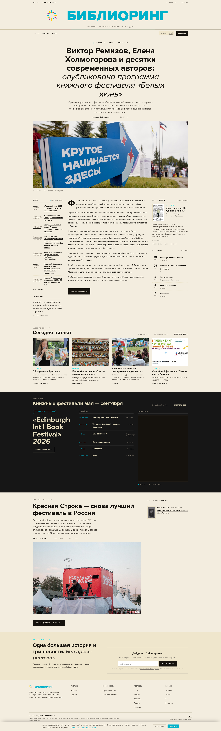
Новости (45, 33)
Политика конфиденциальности (181, 719)
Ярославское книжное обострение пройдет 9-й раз (127, 370)
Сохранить (37, 191)
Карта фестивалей (109, 691)
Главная (36, 33)
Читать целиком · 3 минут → (49, 623)
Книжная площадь (168, 285)
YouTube (168, 695)
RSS (176, 2)
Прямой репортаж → (43, 450)
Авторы (137, 695)
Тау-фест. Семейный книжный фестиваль (106, 425)
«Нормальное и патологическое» (172, 510)
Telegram (169, 2)
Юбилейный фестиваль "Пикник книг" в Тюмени (169, 372)
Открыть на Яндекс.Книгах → (165, 244)
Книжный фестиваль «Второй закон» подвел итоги (88, 372)
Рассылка (182, 33)
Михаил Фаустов (39, 538)
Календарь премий (109, 695)
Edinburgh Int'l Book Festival (171, 258)
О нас (136, 691)
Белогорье (164, 293)
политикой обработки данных (149, 669)
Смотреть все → (181, 334)
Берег (95, 455)
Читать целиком (79, 291)
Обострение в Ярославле (46, 371)
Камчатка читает (167, 277)
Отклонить (159, 726)
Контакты (137, 699)
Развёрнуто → (158, 241)
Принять (173, 726)
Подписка (184, 2)
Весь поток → (39, 290)
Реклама (137, 703)
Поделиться (48, 191)
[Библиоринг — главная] (110, 15)
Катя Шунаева (77, 383)
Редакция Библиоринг (101, 117)
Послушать (59, 191)
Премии (55, 33)
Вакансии (137, 707)
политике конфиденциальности (84, 728)
